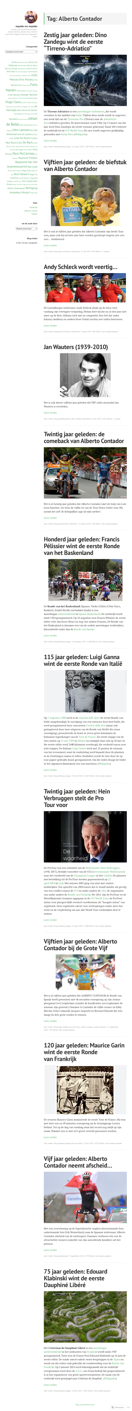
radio (73, 419)
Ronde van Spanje (84, 629)
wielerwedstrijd (66, 614)
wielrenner (73, 524)
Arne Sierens (22, 65)
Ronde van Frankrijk (79, 894)
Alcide (14, 62)
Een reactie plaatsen (104, 146)
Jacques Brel (16, 107)
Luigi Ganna (79, 748)
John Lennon (21, 130)
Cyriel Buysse (32, 72)
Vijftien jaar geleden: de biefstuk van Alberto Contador (85, 165)
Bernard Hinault (11, 68)
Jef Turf (33, 114)
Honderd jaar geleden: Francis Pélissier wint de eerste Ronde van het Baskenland (82, 546)
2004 (52, 883)
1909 (71, 740)
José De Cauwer (24, 134)
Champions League (85, 875)
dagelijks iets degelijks (26, 26)
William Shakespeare (16, 188)
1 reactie (117, 419)
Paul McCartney (23, 153)
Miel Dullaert (28, 150)
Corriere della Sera (96, 725)
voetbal (78, 419)
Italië (79, 115)
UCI (76, 890)
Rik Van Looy (30, 166)
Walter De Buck (18, 184)
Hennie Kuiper (32, 98)
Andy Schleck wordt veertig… (80, 267)
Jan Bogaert (24, 107)
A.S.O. (79, 1371)
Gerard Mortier (13, 98)
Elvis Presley (26, 79)
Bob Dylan (11, 71)
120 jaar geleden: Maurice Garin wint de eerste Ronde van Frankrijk (84, 1052)
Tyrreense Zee (75, 119)
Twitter (34, 214)
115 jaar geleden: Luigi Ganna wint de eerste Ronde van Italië (83, 660)
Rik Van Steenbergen (14, 171)
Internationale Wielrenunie (108, 871)
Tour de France (87, 736)
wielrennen (75, 251)
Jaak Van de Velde (26, 102)
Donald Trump (26, 75)
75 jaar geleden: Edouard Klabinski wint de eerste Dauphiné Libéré (75, 1278)
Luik (61, 883)
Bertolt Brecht (22, 69)
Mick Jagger (19, 150)
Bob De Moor (32, 69)
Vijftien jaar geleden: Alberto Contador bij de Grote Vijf (80, 944)
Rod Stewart (21, 174)
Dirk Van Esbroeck (15, 75)
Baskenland (93, 614)
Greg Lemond (22, 98)
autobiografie (64, 419)
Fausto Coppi (26, 85)
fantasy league (65, 146)
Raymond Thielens (28, 157)
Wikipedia (80, 134)
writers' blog (53, 146)
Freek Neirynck (14, 94)
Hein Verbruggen (110, 867)
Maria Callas (15, 147)
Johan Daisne (23, 119)
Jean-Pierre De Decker (27, 110)
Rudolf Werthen (24, 178)
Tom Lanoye (27, 181)
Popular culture (30, 210)
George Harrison (29, 94)
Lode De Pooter (22, 138)
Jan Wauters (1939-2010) (76, 347)
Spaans (83, 614)
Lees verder (50, 140)
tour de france (65, 251)
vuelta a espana (87, 1027)
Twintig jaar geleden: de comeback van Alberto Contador (84, 437)
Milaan (81, 740)
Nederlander (93, 867)
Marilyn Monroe (24, 147)
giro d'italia (63, 1027)
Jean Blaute (18, 114)
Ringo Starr (26, 170)
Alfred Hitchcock (23, 62)
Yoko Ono (34, 193)
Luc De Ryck (25, 142)
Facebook (33, 207)
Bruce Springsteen (21, 72)
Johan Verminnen (25, 125)
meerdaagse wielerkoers (90, 111)
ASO (103, 890)
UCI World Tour (74, 130)
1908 (63, 717)
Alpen (116, 1359)
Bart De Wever (32, 65)
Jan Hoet (31, 107)
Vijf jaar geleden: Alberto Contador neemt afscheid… (78, 1162)
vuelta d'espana (100, 1027)
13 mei (64, 740)
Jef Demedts (27, 114)
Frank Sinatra (21, 91)
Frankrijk (92, 1351)
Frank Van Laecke (31, 91)
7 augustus (54, 717)
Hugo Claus (13, 102)
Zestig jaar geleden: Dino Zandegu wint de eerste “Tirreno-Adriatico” (75, 41)
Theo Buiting (17, 181)
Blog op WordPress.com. (85, 1404)
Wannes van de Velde (30, 184)
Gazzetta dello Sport (89, 717)
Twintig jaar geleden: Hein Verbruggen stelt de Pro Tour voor (77, 798)
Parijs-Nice (67, 134)
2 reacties (106, 251)
